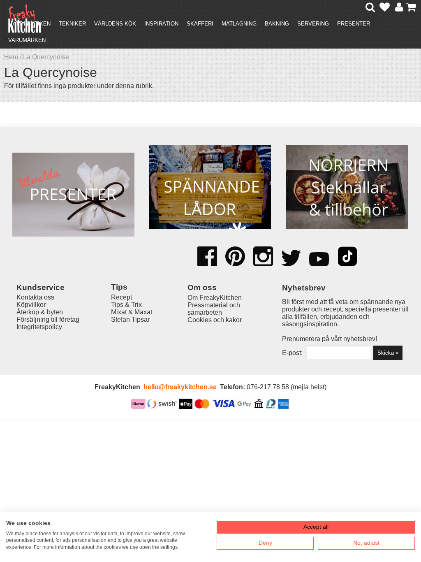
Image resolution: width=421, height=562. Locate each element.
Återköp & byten (39, 312)
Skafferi (200, 24)
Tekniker (72, 24)
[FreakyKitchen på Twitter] (291, 259)
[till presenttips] (73, 195)
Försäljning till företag (47, 319)
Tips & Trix (126, 304)
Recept (121, 297)
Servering (313, 24)
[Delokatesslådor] (210, 188)
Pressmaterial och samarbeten (213, 309)
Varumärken (27, 40)
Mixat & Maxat (131, 312)
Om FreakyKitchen (214, 297)
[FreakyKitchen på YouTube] (319, 260)
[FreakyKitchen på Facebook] (207, 253)
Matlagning (239, 24)
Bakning (277, 24)
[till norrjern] (347, 188)
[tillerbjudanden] (73, 147)
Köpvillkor (31, 304)
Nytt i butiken (29, 24)
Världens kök (115, 24)
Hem (11, 56)
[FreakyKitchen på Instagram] (263, 257)
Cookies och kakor (214, 319)
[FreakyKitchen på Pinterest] (235, 257)
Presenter (353, 24)
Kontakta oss (35, 297)
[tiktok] (347, 257)
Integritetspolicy (39, 326)
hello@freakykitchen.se (180, 386)
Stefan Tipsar (130, 319)
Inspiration (161, 24)
